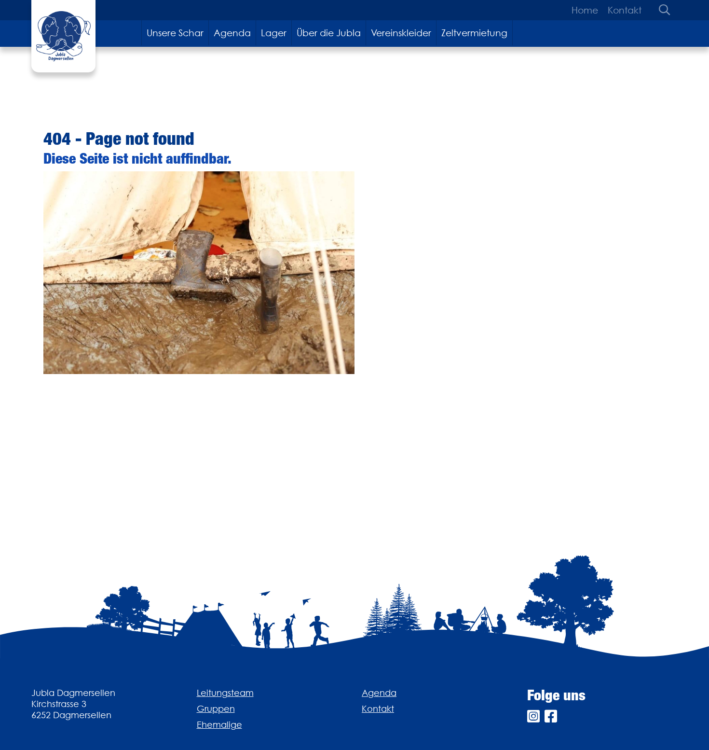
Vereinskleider (401, 33)
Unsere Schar (175, 33)
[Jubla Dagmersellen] (63, 36)
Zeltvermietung (474, 33)
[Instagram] (533, 716)
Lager (273, 33)
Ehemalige (219, 725)
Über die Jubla (329, 33)
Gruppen (216, 709)
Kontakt (624, 10)
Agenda (232, 33)
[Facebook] (551, 716)
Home (585, 10)
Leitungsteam (225, 693)
